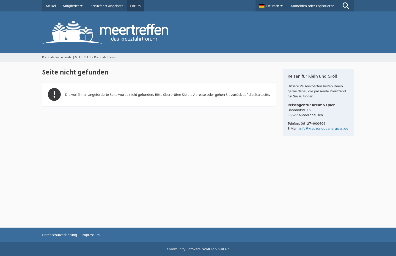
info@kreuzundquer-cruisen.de (323, 128)
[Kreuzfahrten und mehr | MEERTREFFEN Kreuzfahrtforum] (198, 32)
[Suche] (346, 5)
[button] (271, 5)
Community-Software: (198, 249)
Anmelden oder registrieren (312, 5)
